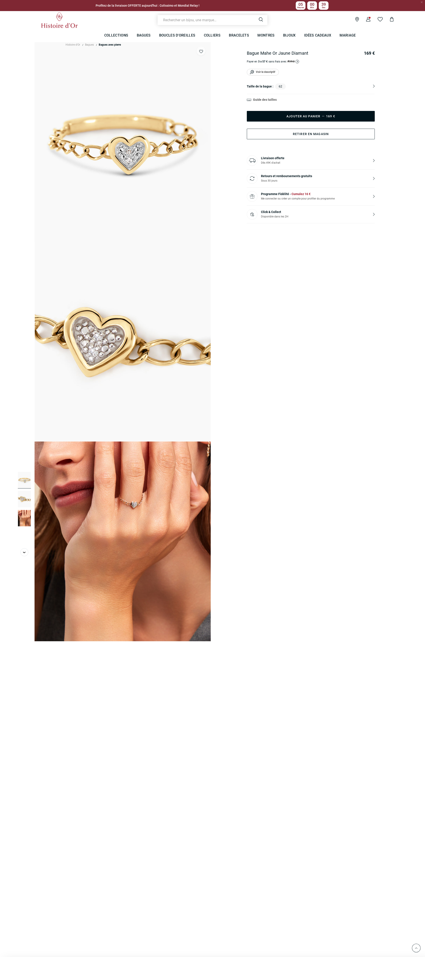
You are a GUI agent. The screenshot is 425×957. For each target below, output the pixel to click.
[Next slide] (24, 552)
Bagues (89, 44)
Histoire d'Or (73, 44)
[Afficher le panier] (388, 20)
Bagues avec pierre (110, 44)
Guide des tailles (265, 99)
